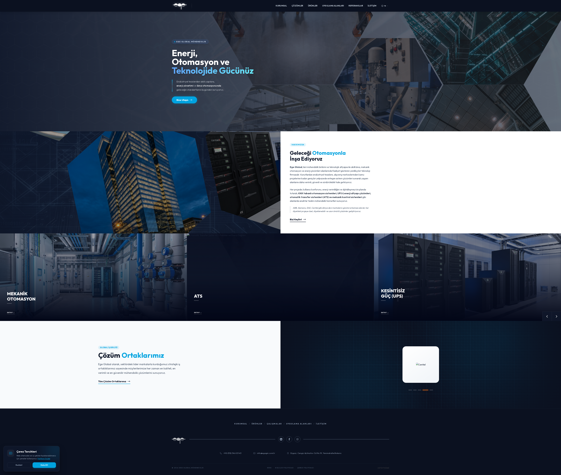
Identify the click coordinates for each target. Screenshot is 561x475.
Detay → (11, 313)
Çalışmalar (274, 424)
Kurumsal (281, 6)
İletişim (372, 6)
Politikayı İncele (44, 458)
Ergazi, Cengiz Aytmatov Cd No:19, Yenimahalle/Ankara (316, 453)
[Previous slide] (547, 316)
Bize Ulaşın (182, 99)
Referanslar (356, 6)
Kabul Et (44, 465)
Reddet (19, 465)
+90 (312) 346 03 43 (232, 453)
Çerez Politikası (305, 468)
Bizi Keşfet (296, 219)
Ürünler (313, 6)
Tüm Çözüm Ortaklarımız (112, 381)
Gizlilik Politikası (284, 468)
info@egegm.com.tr (266, 453)
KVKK (269, 468)
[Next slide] (556, 316)
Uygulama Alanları (333, 6)
